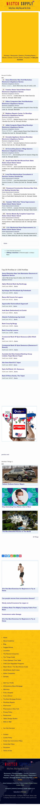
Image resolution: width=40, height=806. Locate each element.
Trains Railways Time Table (12, 660)
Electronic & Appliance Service (10, 84)
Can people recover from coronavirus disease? (18, 598)
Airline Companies (9, 673)
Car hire (16, 57)
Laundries (6, 650)
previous (4, 454)
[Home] (20, 5)
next (8, 454)
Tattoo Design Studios (10, 718)
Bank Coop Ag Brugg (9, 323)
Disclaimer (6, 747)
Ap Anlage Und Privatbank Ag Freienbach (16, 290)
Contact (5, 734)
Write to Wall (7, 722)
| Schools (10, 57)
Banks (21, 57)
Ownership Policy (8, 744)
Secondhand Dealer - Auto (9, 164)
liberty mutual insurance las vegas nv (15, 603)
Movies (4, 57)
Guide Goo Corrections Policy (12, 741)
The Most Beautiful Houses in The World (16, 531)
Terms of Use (7, 750)
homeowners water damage (11, 614)
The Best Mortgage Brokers (12, 699)
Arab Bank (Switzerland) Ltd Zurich (14, 310)
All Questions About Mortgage (13, 686)
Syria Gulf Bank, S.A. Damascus (13, 369)
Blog (4, 644)
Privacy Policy (7, 712)
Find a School (7, 696)
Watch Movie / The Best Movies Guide (15, 667)
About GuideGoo (8, 641)
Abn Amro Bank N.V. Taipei (11, 362)
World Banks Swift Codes (11, 670)
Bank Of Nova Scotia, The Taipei (13, 376)
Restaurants (14, 55)
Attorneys (7, 55)
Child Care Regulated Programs (13, 663)
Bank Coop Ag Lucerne (10, 330)
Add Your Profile (8, 683)
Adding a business (12, 252)
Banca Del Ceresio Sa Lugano (12, 297)
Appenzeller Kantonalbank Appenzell (15, 304)
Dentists (21, 55)
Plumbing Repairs (30, 55)
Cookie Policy (7, 737)
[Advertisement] (20, 33)
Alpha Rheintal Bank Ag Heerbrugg (14, 284)
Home (5, 243)
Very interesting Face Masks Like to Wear (16, 507)
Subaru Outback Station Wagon (13, 484)
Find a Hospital (8, 692)
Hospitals (27, 57)
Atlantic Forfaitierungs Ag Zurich (13, 317)
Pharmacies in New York (11, 709)
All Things (35, 537)
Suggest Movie (8, 647)
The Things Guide (9, 657)
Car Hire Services (9, 728)
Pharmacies (7, 705)
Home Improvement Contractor (10, 178)
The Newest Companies (11, 654)
